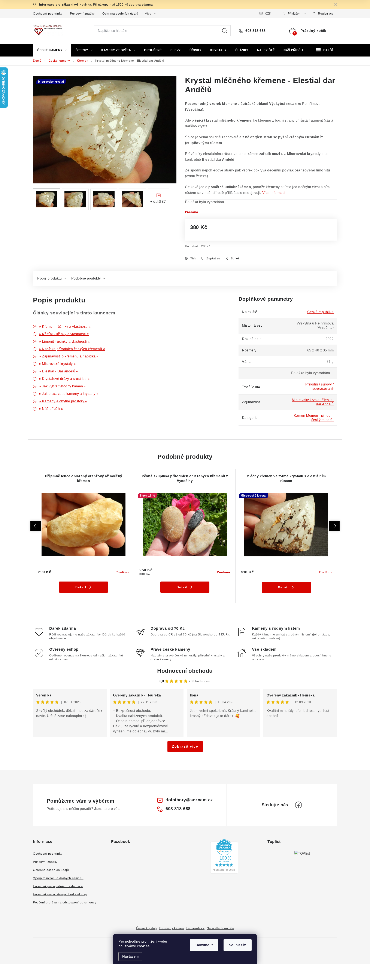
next (334, 526)
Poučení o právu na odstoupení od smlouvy (64, 902)
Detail (80, 587)
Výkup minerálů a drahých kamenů (58, 878)
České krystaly (146, 928)
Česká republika (320, 312)
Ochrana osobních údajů (120, 13)
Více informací (273, 193)
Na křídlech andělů (220, 928)
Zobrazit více (185, 746)
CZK (268, 13)
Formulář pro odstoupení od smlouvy (60, 894)
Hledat (225, 30)
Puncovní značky (82, 13)
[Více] (324, 50)
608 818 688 (255, 31)
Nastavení (130, 956)
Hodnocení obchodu (185, 671)
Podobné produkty (86, 278)
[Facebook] (298, 805)
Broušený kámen (171, 928)
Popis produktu (49, 278)
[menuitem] (52, 50)
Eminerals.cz (195, 928)
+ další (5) (158, 201)
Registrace (326, 13)
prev (35, 526)
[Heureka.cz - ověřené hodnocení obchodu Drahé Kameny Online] (224, 856)
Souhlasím (237, 945)
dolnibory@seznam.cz (189, 799)
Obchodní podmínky (47, 13)
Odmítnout (204, 945)
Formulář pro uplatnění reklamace (58, 886)
